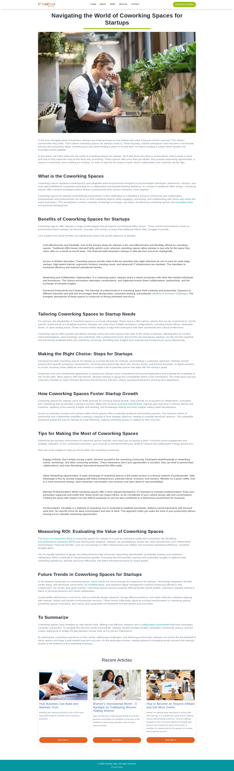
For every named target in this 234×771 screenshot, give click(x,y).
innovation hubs (184, 202)
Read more (63, 740)
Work (112, 4)
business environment (130, 404)
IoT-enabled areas (94, 584)
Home (93, 4)
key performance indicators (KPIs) (57, 541)
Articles (123, 4)
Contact (135, 4)
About (103, 4)
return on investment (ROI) (57, 538)
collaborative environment (155, 624)
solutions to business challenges (169, 293)
